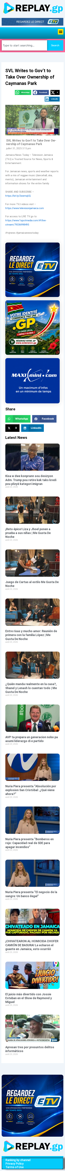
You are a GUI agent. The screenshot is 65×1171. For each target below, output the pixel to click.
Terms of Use (15, 1167)
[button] (60, 32)
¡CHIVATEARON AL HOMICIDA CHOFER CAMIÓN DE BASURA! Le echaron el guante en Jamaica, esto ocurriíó (31, 945)
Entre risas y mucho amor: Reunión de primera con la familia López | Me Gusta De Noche (31, 635)
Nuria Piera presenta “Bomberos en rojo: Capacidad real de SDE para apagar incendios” (29, 843)
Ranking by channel (18, 1160)
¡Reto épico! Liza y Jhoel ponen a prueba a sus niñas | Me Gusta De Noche (28, 533)
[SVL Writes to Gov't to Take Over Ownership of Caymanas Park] (32, 120)
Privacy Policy (15, 1163)
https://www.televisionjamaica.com (24, 208)
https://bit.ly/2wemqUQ (18, 195)
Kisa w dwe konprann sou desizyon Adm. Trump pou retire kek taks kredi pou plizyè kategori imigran (30, 480)
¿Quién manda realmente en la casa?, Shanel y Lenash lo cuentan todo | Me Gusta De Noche (31, 688)
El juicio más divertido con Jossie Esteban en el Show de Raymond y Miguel (28, 998)
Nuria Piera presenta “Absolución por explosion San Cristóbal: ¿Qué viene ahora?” (30, 790)
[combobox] (24, 45)
